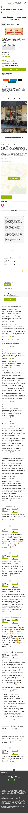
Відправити (9, 299)
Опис (3, 24)
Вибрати (8, 284)
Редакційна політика (10, 807)
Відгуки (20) (11, 24)
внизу (16, 306)
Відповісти (4, 321)
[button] (26, 103)
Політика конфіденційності (7, 806)
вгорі (20, 306)
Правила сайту (16, 806)
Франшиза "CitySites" (5, 774)
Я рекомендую (14, 69)
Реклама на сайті (4, 772)
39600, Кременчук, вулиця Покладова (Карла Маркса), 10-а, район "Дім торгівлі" (14, 40)
